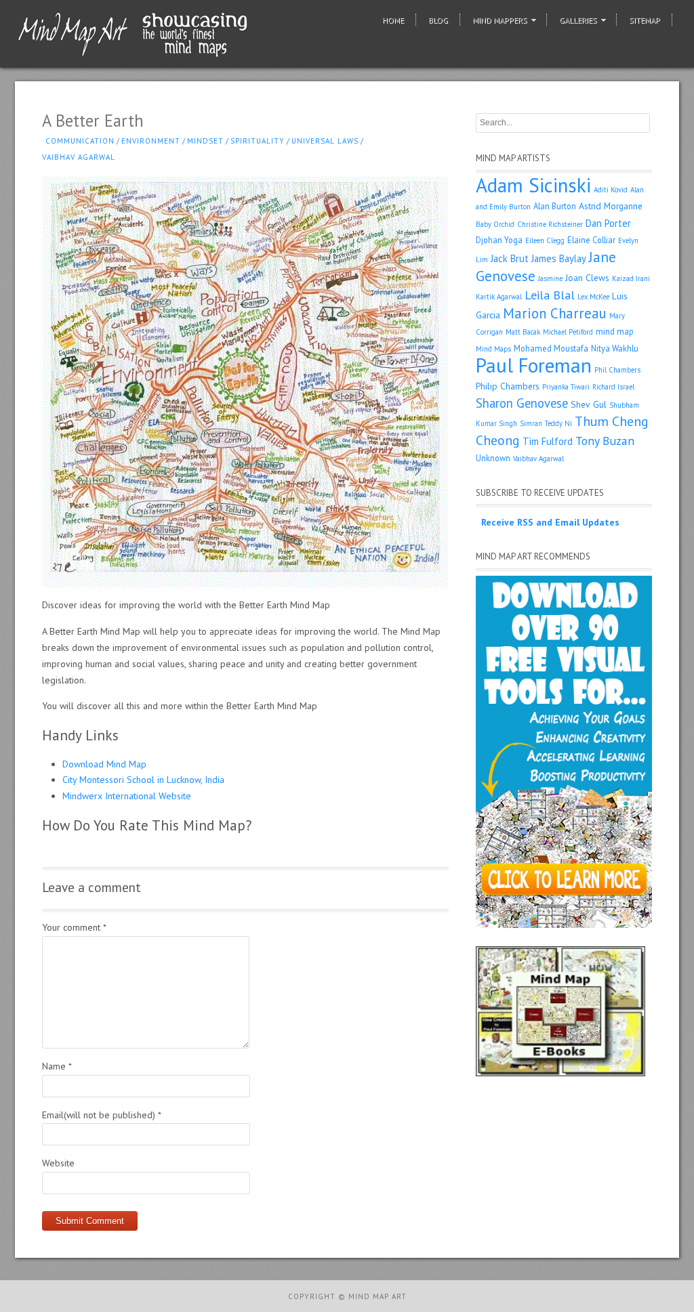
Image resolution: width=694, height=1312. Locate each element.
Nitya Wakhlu (614, 348)
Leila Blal (550, 295)
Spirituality (257, 141)
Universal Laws (325, 141)
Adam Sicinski (533, 185)
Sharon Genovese (522, 403)
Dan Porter (608, 223)
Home (393, 20)
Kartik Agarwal (499, 296)
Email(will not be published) (101, 1115)
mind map (615, 331)
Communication (80, 141)
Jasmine (550, 278)
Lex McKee (593, 296)
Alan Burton (554, 205)
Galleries (578, 20)
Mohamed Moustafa (551, 348)
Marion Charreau (555, 313)
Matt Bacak (523, 332)
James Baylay (558, 258)
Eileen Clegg (545, 240)
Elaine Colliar (591, 239)
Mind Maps (493, 349)
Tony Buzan (604, 440)
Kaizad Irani (631, 278)
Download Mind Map (104, 764)
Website (58, 1163)
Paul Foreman (534, 365)
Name (57, 1066)
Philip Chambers (507, 386)
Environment (150, 141)
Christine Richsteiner (550, 224)
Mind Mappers (499, 20)
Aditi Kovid (611, 189)
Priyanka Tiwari (566, 387)
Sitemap (644, 20)
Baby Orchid (495, 224)
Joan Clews (587, 278)
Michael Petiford (568, 332)
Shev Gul (589, 404)
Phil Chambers (617, 370)
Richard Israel (613, 387)
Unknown (493, 457)
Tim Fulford (548, 441)
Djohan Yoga (499, 239)
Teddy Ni (558, 423)
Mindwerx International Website (126, 796)
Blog (438, 20)
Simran (531, 423)
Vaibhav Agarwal (78, 157)
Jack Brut (510, 258)
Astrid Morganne (610, 206)
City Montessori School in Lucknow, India (143, 780)
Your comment (74, 927)
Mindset (205, 141)
